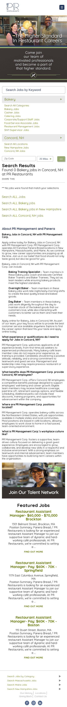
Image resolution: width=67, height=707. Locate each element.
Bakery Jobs (11, 109)
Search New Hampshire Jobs (22, 689)
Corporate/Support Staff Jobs (22, 119)
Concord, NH (14, 138)
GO (61, 159)
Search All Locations (16, 144)
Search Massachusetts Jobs (21, 680)
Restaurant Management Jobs (22, 126)
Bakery (9, 99)
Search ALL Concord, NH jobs (22, 215)
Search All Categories (16, 105)
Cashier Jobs (11, 112)
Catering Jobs (12, 116)
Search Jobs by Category (20, 676)
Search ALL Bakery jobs (18, 203)
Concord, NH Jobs (14, 151)
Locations (40, 693)
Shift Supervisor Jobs (16, 130)
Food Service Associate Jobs (21, 123)
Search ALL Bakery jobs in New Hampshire (31, 209)
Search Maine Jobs (17, 684)
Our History (26, 693)
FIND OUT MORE (33, 551)
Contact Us (40, 696)
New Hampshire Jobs (16, 147)
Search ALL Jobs (13, 197)
